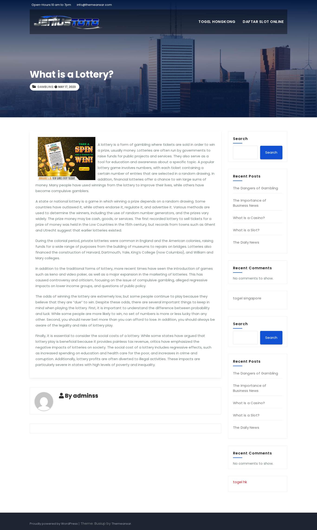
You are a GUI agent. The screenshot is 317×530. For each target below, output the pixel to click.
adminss (85, 396)
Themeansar (121, 523)
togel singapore (247, 298)
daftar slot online (263, 21)
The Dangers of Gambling (255, 188)
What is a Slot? (246, 230)
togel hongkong (216, 21)
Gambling (45, 87)
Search (240, 138)
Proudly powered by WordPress (54, 523)
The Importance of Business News (249, 203)
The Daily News (246, 242)
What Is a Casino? (249, 217)
